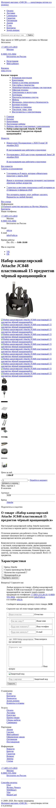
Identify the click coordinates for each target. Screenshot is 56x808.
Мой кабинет (13, 63)
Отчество (38, 614)
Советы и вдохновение (12, 169)
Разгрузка (11, 715)
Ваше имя (41, 621)
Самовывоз (12, 15)
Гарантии (11, 18)
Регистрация (12, 61)
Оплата (10, 11)
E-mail (39, 632)
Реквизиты (12, 698)
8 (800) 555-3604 (8, 221)
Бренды (10, 751)
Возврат (10, 756)
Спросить (11, 684)
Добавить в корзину (10, 483)
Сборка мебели (14, 720)
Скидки (10, 732)
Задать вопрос (13, 30)
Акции (10, 23)
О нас (9, 25)
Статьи (10, 761)
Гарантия (11, 754)
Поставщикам (13, 742)
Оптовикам (12, 20)
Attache (10, 502)
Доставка (11, 13)
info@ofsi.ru (12, 235)
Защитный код (41, 679)
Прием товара (13, 717)
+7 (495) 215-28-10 (38, 594)
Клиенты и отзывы (15, 703)
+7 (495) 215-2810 (9, 216)
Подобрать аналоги (10, 578)
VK (8, 251)
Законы (10, 758)
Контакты (11, 28)
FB (8, 254)
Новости (5, 138)
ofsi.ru (9, 230)
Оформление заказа (16, 737)
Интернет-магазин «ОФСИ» (14, 803)
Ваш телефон (43, 626)
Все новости (7, 166)
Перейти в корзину (38, 480)
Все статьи (6, 201)
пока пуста (6, 69)
